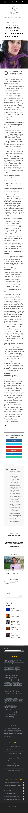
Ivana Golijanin (13, 677)
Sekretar (13, 608)
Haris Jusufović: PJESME (14, 534)
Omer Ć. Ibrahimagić (10, 693)
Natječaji (7, 689)
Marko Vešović (8, 684)
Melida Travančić (17, 684)
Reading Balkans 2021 (10, 705)
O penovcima (19, 693)
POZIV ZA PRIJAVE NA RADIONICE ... (13, 782)
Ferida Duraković (18, 673)
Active (9, 605)
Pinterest (14, 447)
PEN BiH (7, 696)
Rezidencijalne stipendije (10, 707)
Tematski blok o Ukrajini (10, 712)
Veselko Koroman (15, 627)
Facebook (14, 440)
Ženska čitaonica (9, 716)
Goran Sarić (7, 675)
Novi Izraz (17, 691)
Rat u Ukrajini (8, 702)
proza (20, 700)
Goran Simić (15, 675)
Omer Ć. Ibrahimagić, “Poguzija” (14, 753)
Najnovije (19, 465)
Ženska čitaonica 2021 (10, 718)
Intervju (6, 677)
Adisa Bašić (7, 663)
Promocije (15, 700)
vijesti (6, 714)
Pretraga (8, 593)
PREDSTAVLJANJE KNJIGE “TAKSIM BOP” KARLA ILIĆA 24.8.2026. (13, 748)
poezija (15, 698)
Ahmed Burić (15, 663)
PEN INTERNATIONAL (16, 696)
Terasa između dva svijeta (14, 765)
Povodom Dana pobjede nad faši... (12, 788)
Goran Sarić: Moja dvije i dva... (11, 793)
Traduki (19, 712)
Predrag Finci (8, 700)
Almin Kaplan (8, 666)
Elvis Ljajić (14, 633)
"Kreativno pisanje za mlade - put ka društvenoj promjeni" (13, 661)
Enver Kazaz (16, 670)
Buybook (17, 668)
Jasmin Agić (7, 679)
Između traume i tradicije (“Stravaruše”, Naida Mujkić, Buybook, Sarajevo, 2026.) (13, 758)
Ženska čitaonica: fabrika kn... (11, 799)
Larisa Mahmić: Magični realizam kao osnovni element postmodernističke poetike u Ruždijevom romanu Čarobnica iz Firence (14, 543)
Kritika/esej (7, 682)
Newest (7, 605)
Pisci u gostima (8, 698)
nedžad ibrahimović (15, 689)
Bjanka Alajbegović (9, 668)
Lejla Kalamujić (15, 682)
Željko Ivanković (13, 714)
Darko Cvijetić (8, 670)
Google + (14, 450)
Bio (9, 465)
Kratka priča (15, 679)
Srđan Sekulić (8, 709)
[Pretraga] (20, 596)
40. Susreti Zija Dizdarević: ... (11, 785)
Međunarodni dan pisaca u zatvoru (13, 686)
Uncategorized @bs (12, 23)
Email (14, 457)
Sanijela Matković (15, 621)
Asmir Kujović (16, 666)
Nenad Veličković (9, 691)
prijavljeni (12, 582)
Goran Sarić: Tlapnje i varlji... (10, 790)
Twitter (14, 443)
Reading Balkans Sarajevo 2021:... (12, 796)
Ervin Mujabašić (15, 614)
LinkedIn (14, 453)
